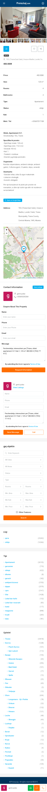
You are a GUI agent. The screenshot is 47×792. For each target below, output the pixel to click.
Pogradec (9, 760)
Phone (4, 323)
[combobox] (23, 459)
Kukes (7, 748)
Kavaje (7, 655)
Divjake (11, 728)
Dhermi (11, 707)
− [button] (6, 233)
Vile (6, 595)
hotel (7, 607)
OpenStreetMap (31, 278)
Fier (6, 683)
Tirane (7, 639)
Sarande (8, 764)
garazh (8, 578)
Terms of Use (35, 364)
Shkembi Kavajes (15, 659)
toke (7, 619)
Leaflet (23, 278)
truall (7, 615)
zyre (7, 591)
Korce (7, 744)
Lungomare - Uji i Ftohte (18, 699)
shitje (6, 55)
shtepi (7, 570)
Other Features (24, 512)
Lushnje (8, 724)
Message (5, 344)
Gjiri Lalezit (13, 651)
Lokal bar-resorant (12, 603)
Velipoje (12, 691)
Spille (11, 675)
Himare (11, 711)
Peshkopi (9, 756)
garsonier (9, 566)
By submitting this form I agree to (22, 364)
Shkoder (8, 687)
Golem (11, 663)
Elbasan (8, 679)
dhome (8, 574)
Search (23, 518)
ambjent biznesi (11, 582)
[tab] (6, 49)
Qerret (11, 671)
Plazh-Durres (14, 647)
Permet (8, 752)
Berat (7, 732)
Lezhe (7, 716)
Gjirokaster (9, 736)
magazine (9, 611)
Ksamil (11, 768)
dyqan (7, 586)
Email (4, 333)
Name (4, 312)
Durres (8, 643)
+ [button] (6, 229)
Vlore (7, 695)
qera (7, 538)
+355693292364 (22, 297)
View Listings (38, 287)
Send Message (13, 432)
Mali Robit (13, 667)
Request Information (23, 370)
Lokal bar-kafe (11, 599)
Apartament (10, 562)
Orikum (11, 703)
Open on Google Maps (14, 200)
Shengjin (12, 720)
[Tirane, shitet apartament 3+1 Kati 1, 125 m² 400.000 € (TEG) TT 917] (23, 249)
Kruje (7, 740)
